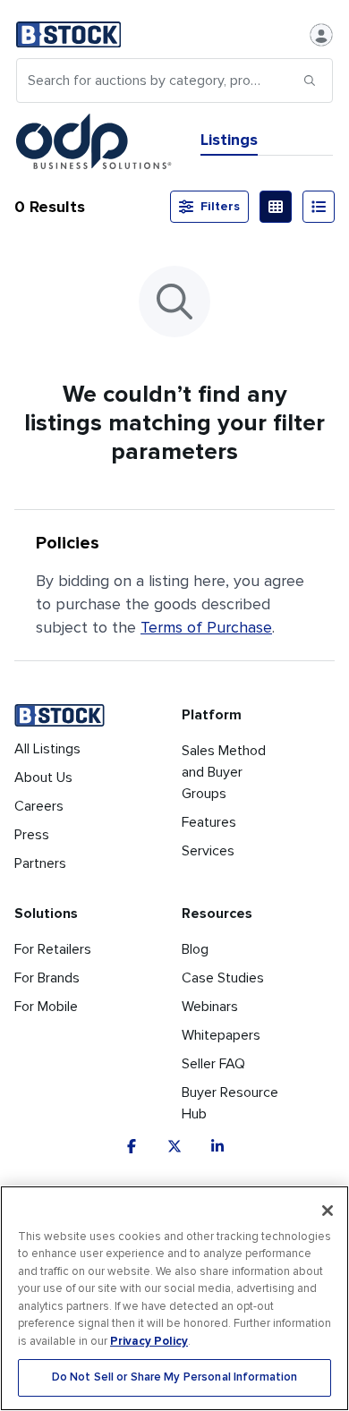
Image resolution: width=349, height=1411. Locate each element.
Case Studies (223, 978)
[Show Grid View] (276, 207)
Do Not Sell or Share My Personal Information (175, 1377)
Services (208, 851)
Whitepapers (221, 1035)
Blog (195, 949)
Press (31, 835)
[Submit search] (309, 80)
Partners (40, 863)
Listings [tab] (229, 139)
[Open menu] (321, 35)
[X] (174, 1146)
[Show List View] (318, 207)
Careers (39, 806)
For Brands (47, 978)
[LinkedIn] (217, 1146)
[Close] (327, 1210)
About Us (43, 777)
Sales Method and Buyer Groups (224, 772)
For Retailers (52, 949)
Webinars (210, 1007)
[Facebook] (131, 1146)
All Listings (47, 749)
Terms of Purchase (206, 627)
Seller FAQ (213, 1064)
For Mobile (46, 1007)
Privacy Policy (149, 1341)
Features (209, 822)
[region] (174, 1298)
